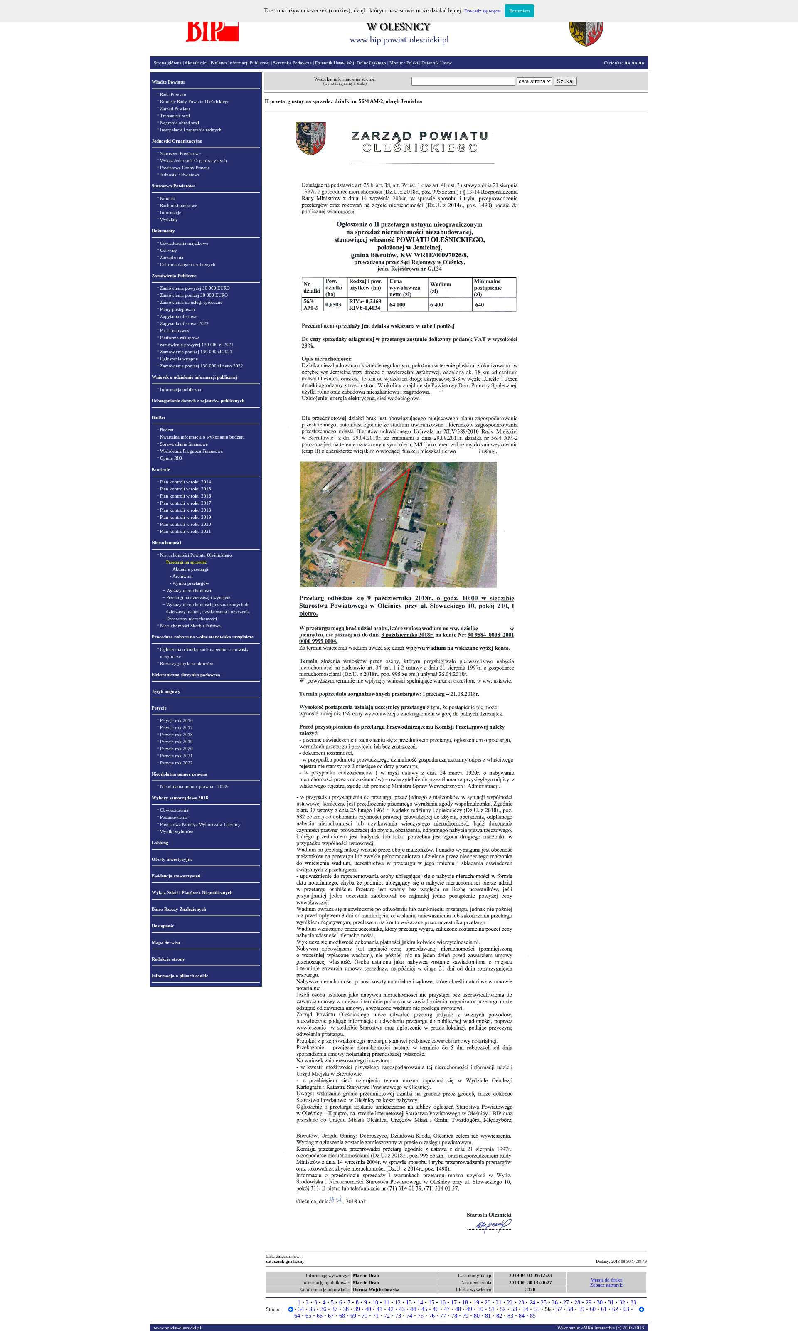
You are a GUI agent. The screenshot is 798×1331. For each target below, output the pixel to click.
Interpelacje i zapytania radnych (191, 129)
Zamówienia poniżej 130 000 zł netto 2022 (201, 365)
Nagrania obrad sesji (179, 122)
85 (533, 1316)
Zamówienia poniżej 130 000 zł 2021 (196, 351)
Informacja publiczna (180, 389)
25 (544, 1302)
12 (398, 1302)
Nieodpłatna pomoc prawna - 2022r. (195, 786)
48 (458, 1309)
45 (424, 1309)
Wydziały (169, 219)
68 (342, 1316)
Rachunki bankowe (178, 205)
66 (320, 1316)
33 (633, 1302)
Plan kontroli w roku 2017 (185, 502)
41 (379, 1309)
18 (465, 1302)
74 (409, 1316)
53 (514, 1309)
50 (480, 1309)
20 (487, 1302)
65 (308, 1316)
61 (604, 1309)
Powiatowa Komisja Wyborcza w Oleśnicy (200, 824)
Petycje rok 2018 (176, 734)
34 (301, 1309)
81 (488, 1316)
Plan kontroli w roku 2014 (185, 481)
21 (499, 1302)
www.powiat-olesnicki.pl (177, 1327)
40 (368, 1309)
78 (454, 1316)
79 (465, 1316)
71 (376, 1316)
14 (420, 1302)
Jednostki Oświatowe (180, 174)
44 (413, 1309)
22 (510, 1302)
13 (409, 1302)
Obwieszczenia (174, 810)
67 (331, 1316)
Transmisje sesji (175, 115)
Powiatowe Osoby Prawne (185, 167)
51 (492, 1309)
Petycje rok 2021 (176, 755)
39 (357, 1309)
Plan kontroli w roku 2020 (185, 524)
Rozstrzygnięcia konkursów (186, 663)
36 (323, 1309)
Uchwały (168, 250)
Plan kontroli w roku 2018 (185, 510)
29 (588, 1302)
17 (454, 1302)
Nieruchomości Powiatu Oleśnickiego (196, 554)
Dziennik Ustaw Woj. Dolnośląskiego (350, 62)
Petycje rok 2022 (176, 762)
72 (387, 1316)
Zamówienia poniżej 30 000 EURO (194, 295)
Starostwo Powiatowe (180, 153)
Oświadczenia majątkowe (184, 243)
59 (581, 1309)
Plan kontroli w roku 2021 (185, 531)
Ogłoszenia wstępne (179, 358)
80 (477, 1316)
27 (566, 1302)
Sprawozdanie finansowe (184, 443)
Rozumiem (519, 10)
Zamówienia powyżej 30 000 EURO (195, 288)
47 (447, 1309)
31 (611, 1302)
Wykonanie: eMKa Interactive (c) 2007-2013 (600, 1327)
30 (600, 1302)
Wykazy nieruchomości (188, 590)
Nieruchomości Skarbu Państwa (190, 625)
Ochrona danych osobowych (187, 264)
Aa (627, 62)
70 (364, 1316)
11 (386, 1302)
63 (626, 1309)
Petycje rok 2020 (176, 748)
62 (615, 1309)
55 (536, 1309)
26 (555, 1302)
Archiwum (182, 576)
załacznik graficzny (285, 1261)
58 (570, 1309)
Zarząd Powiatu (175, 108)
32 (622, 1302)
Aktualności (196, 62)
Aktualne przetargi (190, 569)
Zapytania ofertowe (178, 316)
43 (402, 1309)
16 (443, 1302)
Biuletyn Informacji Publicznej (240, 62)
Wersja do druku (607, 1279)
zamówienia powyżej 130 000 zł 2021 (197, 344)
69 (353, 1316)
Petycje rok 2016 (176, 720)
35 (312, 1309)
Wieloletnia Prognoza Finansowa (191, 451)
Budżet (166, 429)
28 (577, 1302)
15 (431, 1302)
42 (391, 1309)
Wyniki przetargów (190, 583)
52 (503, 1309)
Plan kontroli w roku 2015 (185, 488)
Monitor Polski (403, 62)
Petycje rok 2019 (176, 741)
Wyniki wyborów (176, 831)
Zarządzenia (171, 257)
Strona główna (168, 62)
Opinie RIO (171, 458)
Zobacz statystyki (606, 1284)
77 (443, 1316)
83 (510, 1316)
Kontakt (167, 198)
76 (432, 1316)
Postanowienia (173, 817)
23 (521, 1302)
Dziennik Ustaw (436, 62)
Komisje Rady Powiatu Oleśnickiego (195, 101)
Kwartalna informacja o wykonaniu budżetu (202, 436)
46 (435, 1309)
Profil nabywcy (175, 330)
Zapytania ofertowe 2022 (184, 323)
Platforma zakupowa (180, 337)
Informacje (170, 212)
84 (522, 1316)
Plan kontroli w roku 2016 (185, 495)
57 (559, 1309)
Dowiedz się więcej (482, 10)
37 (334, 1309)
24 (532, 1302)
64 (297, 1316)
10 (375, 1302)
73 (398, 1316)
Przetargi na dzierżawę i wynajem (198, 597)
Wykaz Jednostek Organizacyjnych (193, 160)
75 (421, 1316)
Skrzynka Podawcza (292, 62)
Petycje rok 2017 (176, 727)
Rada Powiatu (173, 94)
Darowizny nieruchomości (191, 618)
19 (476, 1302)
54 (525, 1309)
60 (593, 1309)
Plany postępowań (177, 309)
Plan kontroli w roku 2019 (185, 517)
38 (346, 1309)
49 (469, 1309)
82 (499, 1316)
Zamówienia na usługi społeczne (191, 302)
